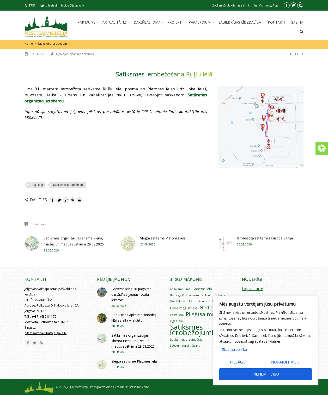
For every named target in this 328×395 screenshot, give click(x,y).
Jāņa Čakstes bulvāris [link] (182, 301)
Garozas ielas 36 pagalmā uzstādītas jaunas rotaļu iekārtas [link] (131, 294)
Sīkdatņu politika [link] (234, 349)
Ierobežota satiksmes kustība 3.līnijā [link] (265, 238)
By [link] (75, 54)
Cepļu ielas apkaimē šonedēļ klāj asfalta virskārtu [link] (133, 318)
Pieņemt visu (265, 374)
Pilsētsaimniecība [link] (208, 314)
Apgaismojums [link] (180, 289)
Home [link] (28, 44)
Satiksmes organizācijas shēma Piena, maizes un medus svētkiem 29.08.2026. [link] (74, 241)
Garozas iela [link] (202, 289)
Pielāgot (239, 362)
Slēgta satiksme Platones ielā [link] (163, 238)
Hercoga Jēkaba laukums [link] (186, 295)
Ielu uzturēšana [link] (215, 295)
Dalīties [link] (38, 199)
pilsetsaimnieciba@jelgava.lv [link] (65, 5)
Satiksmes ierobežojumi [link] (54, 44)
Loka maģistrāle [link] (183, 308)
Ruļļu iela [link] (36, 185)
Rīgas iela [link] (176, 321)
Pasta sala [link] (177, 315)
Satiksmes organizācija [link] (186, 339)
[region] (265, 340)
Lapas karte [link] (252, 288)
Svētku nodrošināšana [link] (185, 345)
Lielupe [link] (202, 301)
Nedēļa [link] (208, 307)
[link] (322, 148)
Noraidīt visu (285, 362)
